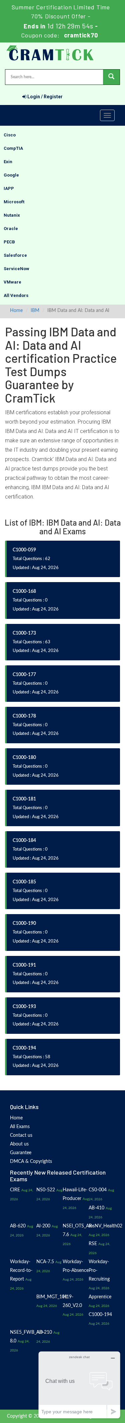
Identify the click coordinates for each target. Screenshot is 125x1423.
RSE (93, 1243)
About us (19, 1144)
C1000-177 (24, 674)
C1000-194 (24, 1048)
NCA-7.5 (45, 1262)
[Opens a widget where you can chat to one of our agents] (79, 1385)
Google (11, 175)
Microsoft (14, 201)
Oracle (11, 228)
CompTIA (13, 148)
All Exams (20, 1126)
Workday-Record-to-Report (21, 1271)
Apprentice (100, 1297)
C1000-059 (24, 550)
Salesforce (15, 255)
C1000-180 (24, 757)
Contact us (21, 1135)
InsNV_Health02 (105, 1226)
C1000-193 (24, 1006)
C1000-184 (24, 840)
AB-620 (18, 1226)
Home (16, 310)
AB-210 (44, 1332)
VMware (12, 282)
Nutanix (12, 215)
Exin (8, 161)
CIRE (15, 1190)
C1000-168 (24, 591)
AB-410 (96, 1208)
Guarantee (20, 1153)
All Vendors (16, 295)
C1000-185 (24, 882)
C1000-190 (24, 923)
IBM (35, 310)
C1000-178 (24, 716)
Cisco (10, 134)
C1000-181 (24, 799)
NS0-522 (45, 1190)
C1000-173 (24, 633)
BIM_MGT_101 (51, 1297)
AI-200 (43, 1226)
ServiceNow (16, 268)
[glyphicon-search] (111, 77)
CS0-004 (98, 1190)
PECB (9, 241)
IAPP (9, 188)
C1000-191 (24, 965)
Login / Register (44, 96)
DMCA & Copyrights (31, 1161)
